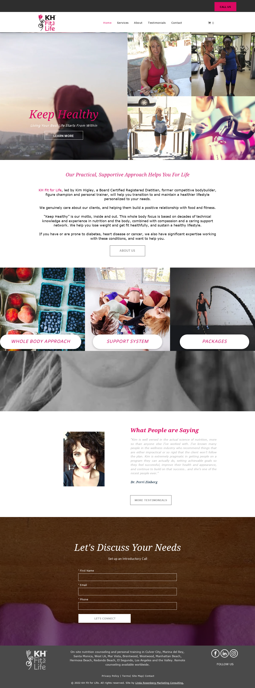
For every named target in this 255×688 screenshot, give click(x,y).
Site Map (137, 675)
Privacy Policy (110, 675)
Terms (126, 675)
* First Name (86, 571)
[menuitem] (107, 23)
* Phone (83, 599)
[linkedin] (224, 653)
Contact (149, 675)
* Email (82, 585)
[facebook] (215, 653)
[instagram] (234, 653)
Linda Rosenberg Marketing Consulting (159, 682)
